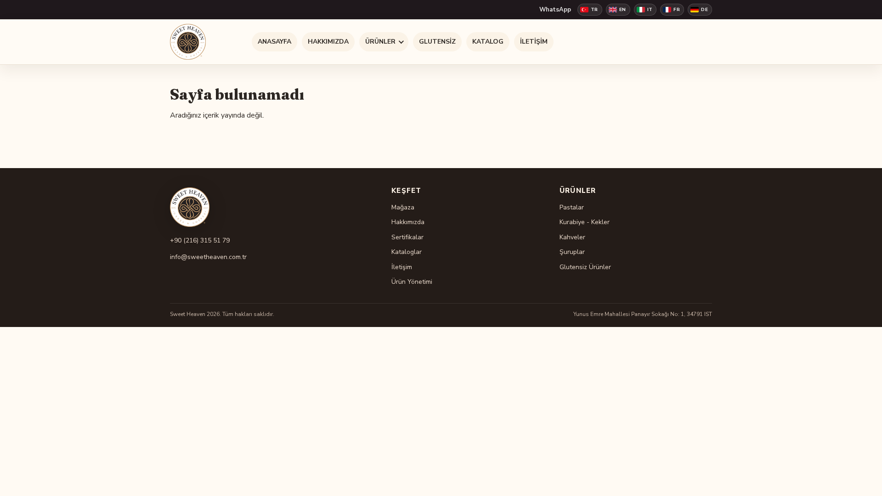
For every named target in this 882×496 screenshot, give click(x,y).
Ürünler (380, 41)
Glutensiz (437, 41)
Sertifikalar (407, 237)
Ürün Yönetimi (411, 281)
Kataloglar (406, 252)
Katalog (487, 41)
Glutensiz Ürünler (585, 267)
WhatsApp (555, 10)
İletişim (534, 41)
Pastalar (572, 207)
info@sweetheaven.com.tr (208, 257)
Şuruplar (572, 252)
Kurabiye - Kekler (585, 222)
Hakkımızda (328, 41)
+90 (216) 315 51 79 (200, 240)
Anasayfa (274, 41)
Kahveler (572, 237)
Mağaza (402, 207)
